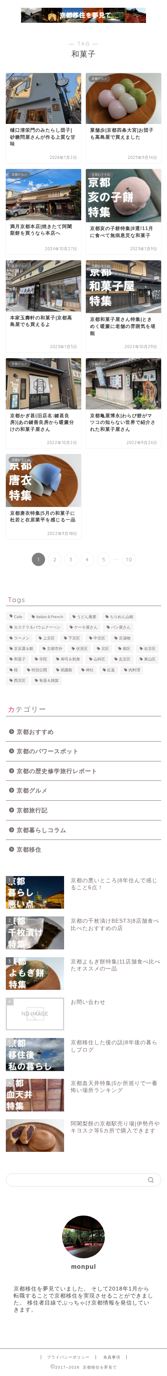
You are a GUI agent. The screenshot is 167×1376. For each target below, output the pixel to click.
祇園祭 (66, 670)
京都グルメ (32, 790)
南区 (126, 648)
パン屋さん (120, 627)
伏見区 (82, 648)
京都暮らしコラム (41, 830)
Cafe (18, 617)
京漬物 (124, 638)
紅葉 (111, 670)
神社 (90, 670)
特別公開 (39, 670)
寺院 (43, 659)
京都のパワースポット (48, 751)
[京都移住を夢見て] (83, 20)
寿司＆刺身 (70, 659)
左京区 (124, 659)
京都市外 (55, 648)
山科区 (99, 659)
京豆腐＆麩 (23, 648)
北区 (105, 648)
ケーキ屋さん (85, 627)
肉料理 (134, 670)
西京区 (20, 681)
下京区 (74, 638)
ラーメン (22, 638)
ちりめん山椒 (121, 617)
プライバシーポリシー (68, 1357)
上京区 (49, 638)
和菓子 (20, 659)
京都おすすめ (35, 731)
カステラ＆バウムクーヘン (37, 627)
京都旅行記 (32, 810)
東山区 (150, 659)
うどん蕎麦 (86, 617)
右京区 (150, 648)
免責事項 (111, 1357)
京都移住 (29, 849)
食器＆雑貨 (49, 681)
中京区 (99, 638)
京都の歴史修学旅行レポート (57, 771)
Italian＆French (49, 617)
